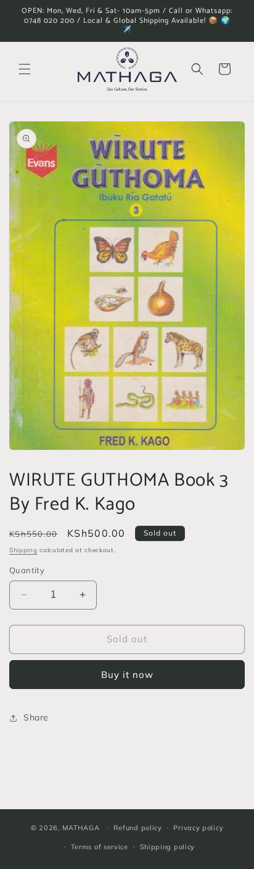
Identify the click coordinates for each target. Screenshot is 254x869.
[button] (24, 69)
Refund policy (137, 827)
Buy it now (127, 674)
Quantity (26, 570)
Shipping (23, 550)
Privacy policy (198, 827)
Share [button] (36, 717)
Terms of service (99, 846)
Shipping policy (167, 846)
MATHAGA (80, 827)
